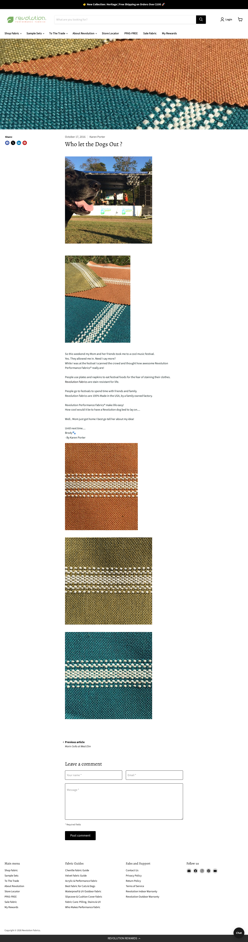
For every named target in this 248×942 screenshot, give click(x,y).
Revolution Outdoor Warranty (142, 897)
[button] (124, 938)
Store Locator (110, 33)
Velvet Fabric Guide (76, 876)
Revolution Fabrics (76, 382)
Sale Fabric (149, 33)
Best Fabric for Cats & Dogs (80, 886)
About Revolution (84, 33)
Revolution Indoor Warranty (141, 891)
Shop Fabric (12, 33)
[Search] (201, 19)
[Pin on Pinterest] (25, 143)
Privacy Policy (134, 876)
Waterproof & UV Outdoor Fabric (83, 891)
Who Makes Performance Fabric (82, 907)
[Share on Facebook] (7, 143)
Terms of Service (135, 886)
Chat (239, 933)
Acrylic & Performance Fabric (81, 881)
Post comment (80, 835)
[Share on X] (13, 143)
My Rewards (169, 33)
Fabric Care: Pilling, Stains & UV (83, 902)
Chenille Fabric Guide (77, 870)
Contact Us (132, 870)
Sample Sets (34, 33)
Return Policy (133, 881)
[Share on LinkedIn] (19, 143)
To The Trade (57, 33)
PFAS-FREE (131, 33)
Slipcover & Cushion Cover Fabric (83, 897)
